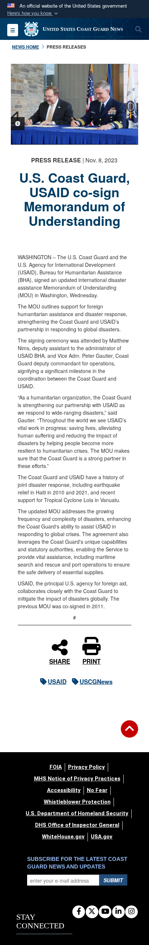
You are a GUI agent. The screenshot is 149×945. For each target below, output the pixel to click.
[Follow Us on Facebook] (78, 911)
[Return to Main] (129, 733)
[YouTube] (105, 911)
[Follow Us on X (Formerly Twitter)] (92, 911)
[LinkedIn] (118, 911)
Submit (113, 880)
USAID (57, 681)
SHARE (59, 660)
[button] (33, 13)
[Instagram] (131, 911)
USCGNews (96, 681)
